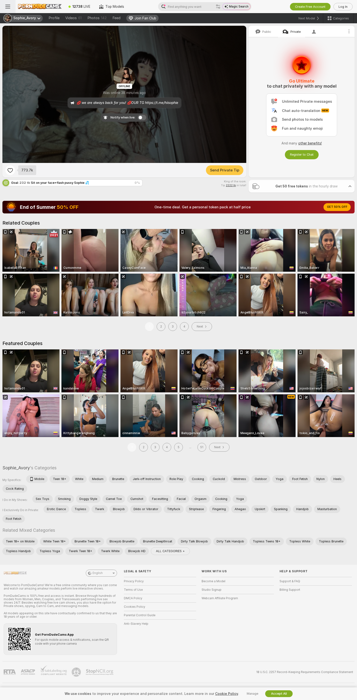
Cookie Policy (226, 694)
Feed (116, 18)
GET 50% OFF (337, 207)
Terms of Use (133, 589)
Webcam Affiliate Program (220, 598)
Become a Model (213, 581)
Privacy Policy (134, 581)
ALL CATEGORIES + (170, 551)
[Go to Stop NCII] (100, 672)
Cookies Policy (134, 606)
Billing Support (290, 589)
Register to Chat (302, 154)
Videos (73, 18)
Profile (54, 18)
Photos (97, 18)
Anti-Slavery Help (136, 623)
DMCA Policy (133, 598)
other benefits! (310, 143)
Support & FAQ (290, 581)
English (98, 573)
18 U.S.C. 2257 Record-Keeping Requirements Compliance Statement (304, 672)
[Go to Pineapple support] (77, 672)
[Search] (218, 6)
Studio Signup (211, 589)
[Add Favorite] (10, 170)
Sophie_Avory (16, 467)
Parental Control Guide (139, 615)
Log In (343, 6)
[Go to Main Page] (40, 6)
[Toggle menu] (8, 6)
